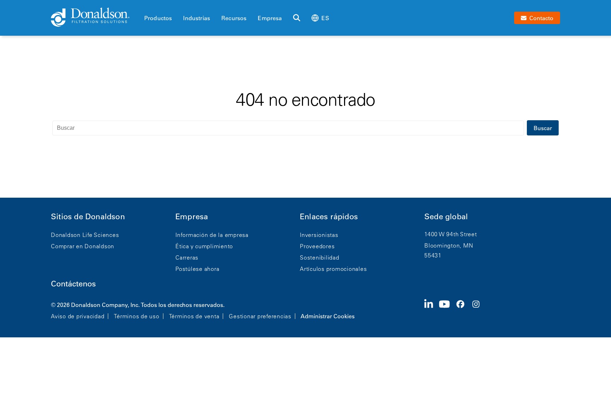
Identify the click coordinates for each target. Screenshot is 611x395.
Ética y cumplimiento (204, 246)
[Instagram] (479, 309)
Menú (146, 6)
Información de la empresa (212, 235)
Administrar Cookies (328, 316)
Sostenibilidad (319, 257)
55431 (433, 255)
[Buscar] (296, 18)
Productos (158, 18)
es (325, 18)
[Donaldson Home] (95, 17)
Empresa (270, 18)
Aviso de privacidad (77, 316)
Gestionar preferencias (260, 316)
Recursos (233, 18)
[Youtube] (447, 309)
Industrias (196, 18)
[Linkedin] (431, 309)
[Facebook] (463, 309)
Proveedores (317, 246)
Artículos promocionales (333, 269)
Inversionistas (319, 235)
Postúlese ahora (197, 269)
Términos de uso (136, 316)
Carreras (186, 257)
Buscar (543, 128)
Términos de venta (194, 316)
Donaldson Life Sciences (85, 235)
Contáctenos (73, 284)
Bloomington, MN (448, 245)
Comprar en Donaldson (82, 246)
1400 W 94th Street (450, 234)
